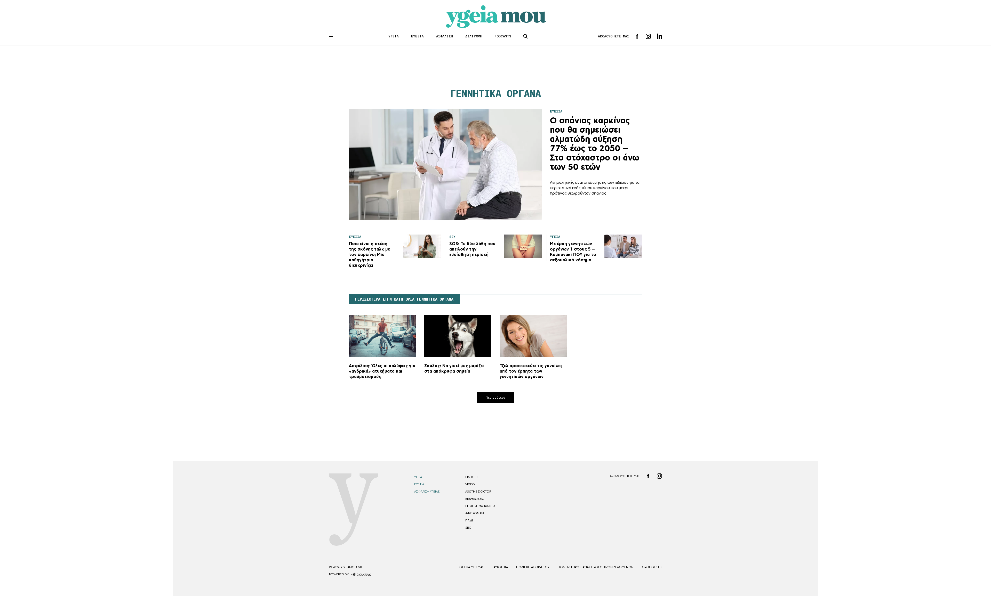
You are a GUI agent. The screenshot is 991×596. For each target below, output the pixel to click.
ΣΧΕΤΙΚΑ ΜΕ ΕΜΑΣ (471, 567)
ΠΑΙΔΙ (469, 520)
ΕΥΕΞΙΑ (417, 36)
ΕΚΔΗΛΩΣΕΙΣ (474, 499)
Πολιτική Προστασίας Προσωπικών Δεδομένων (596, 567)
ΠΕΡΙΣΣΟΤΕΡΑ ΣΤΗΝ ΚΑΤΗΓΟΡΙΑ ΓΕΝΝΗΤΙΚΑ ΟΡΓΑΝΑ (404, 299)
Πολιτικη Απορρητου (532, 567)
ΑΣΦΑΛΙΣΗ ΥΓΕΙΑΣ (426, 491)
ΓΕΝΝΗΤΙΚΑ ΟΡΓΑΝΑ (495, 93)
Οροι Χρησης (652, 567)
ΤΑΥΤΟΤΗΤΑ (500, 567)
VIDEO (470, 484)
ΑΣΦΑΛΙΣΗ (444, 36)
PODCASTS (502, 36)
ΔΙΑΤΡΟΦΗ (473, 36)
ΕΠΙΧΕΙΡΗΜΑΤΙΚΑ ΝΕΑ (480, 506)
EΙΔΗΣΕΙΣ (471, 477)
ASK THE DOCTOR (478, 491)
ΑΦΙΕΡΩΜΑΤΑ (474, 513)
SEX (468, 528)
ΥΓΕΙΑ (393, 36)
